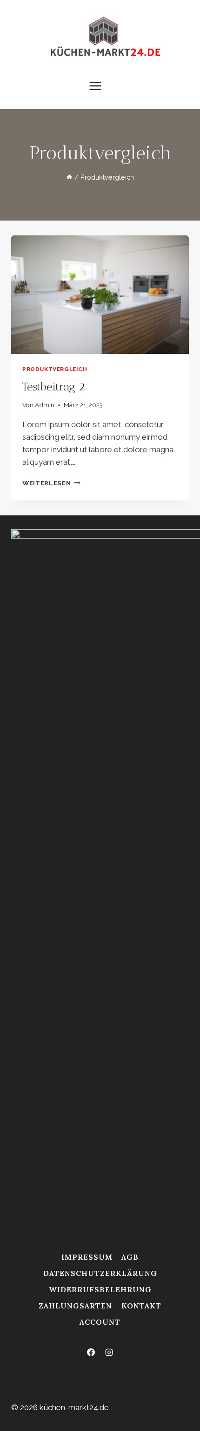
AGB (130, 1257)
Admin (44, 405)
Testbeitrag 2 (53, 386)
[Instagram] (109, 1352)
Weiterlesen (51, 483)
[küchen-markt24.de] (106, 38)
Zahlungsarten (75, 1305)
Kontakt (141, 1305)
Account (100, 1322)
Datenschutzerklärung (100, 1273)
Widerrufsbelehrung (100, 1289)
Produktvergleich (54, 369)
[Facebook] (91, 1352)
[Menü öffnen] (100, 85)
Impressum (87, 1257)
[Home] (69, 177)
